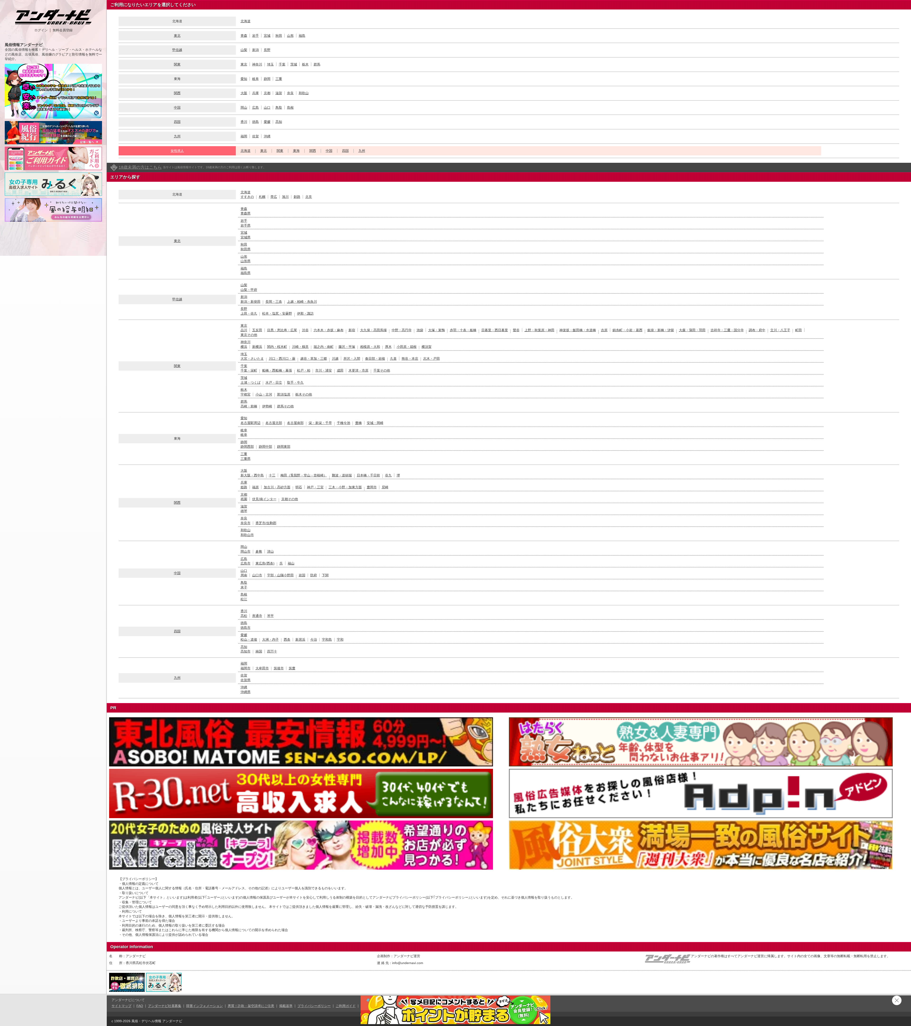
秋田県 (246, 249)
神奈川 (257, 64)
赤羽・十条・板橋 (463, 330)
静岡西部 (247, 446)
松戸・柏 (303, 370)
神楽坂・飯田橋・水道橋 (577, 330)
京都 (267, 93)
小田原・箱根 (407, 347)
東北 (177, 35)
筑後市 (279, 668)
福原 (255, 487)
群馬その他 (285, 406)
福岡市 (246, 668)
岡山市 (246, 551)
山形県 (246, 261)
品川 (244, 330)
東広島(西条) (265, 563)
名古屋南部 (295, 423)
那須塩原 (283, 394)
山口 (267, 107)
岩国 (302, 575)
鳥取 (278, 107)
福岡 (244, 136)
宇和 (340, 639)
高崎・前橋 (249, 406)
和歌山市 (247, 535)
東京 (244, 64)
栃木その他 (303, 394)
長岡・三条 (273, 301)
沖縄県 (246, 692)
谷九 (388, 475)
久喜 (393, 358)
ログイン (41, 30)
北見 (308, 197)
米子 (244, 587)
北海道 (246, 21)
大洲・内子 (270, 639)
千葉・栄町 (249, 370)
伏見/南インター (264, 499)
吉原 (604, 330)
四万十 (272, 651)
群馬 (317, 64)
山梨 (244, 50)
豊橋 (358, 423)
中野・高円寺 (402, 330)
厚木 (388, 347)
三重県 (246, 459)
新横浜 (257, 347)
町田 (798, 330)
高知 (278, 122)
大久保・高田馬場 (373, 330)
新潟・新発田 (250, 301)
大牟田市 (262, 668)
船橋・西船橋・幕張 (277, 370)
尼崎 (385, 487)
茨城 (293, 64)
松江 (244, 599)
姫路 (244, 487)
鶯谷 (516, 330)
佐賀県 (246, 680)
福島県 (246, 273)
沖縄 (267, 136)
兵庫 (255, 93)
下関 (325, 575)
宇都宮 (246, 394)
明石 (298, 487)
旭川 (285, 197)
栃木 (305, 64)
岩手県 (246, 225)
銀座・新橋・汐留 (660, 330)
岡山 (244, 107)
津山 (270, 551)
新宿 (352, 330)
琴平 (270, 616)
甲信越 (177, 50)
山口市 (257, 575)
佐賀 (255, 136)
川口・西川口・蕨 (282, 358)
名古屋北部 (273, 423)
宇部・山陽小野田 (280, 575)
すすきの (247, 197)
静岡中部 (265, 446)
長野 (267, 50)
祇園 (244, 499)
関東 (177, 64)
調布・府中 (757, 330)
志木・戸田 (431, 358)
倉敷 (259, 551)
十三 (272, 475)
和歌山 (304, 93)
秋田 (278, 35)
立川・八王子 (780, 330)
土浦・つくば (250, 382)
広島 (255, 107)
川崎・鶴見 (300, 347)
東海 (296, 151)
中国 (177, 107)
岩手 (255, 35)
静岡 (267, 79)
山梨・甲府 (249, 290)
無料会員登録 (63, 30)
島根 (290, 107)
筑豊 (292, 668)
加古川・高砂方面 (277, 487)
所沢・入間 (352, 358)
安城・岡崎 (375, 423)
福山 (291, 563)
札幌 (262, 197)
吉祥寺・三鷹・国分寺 (727, 330)
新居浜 (300, 639)
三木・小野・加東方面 (345, 487)
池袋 (420, 330)
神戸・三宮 (315, 487)
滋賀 (278, 93)
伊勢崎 (267, 406)
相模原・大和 (370, 347)
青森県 (246, 213)
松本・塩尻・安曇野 (277, 313)
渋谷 (305, 330)
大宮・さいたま (252, 358)
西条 (287, 639)
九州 (177, 136)
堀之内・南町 (324, 347)
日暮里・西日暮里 (494, 330)
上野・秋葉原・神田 (539, 330)
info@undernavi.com (407, 963)
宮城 (267, 35)
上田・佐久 (249, 313)
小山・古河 (264, 394)
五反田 (257, 330)
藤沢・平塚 (347, 347)
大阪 (244, 93)
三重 (278, 79)
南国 (259, 651)
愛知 (244, 79)
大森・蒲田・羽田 (692, 330)
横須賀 (427, 347)
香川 (244, 122)
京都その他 (289, 499)
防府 (313, 575)
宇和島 (327, 639)
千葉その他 (381, 370)
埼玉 (270, 64)
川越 (335, 358)
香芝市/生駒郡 (266, 523)
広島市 (246, 563)
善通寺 (257, 616)
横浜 (244, 347)
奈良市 (246, 523)
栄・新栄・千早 (320, 423)
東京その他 (249, 335)
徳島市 (246, 628)
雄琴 (244, 511)
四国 (177, 122)
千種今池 (343, 423)
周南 (244, 575)
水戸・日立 (273, 382)
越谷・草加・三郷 (313, 358)
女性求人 (177, 151)
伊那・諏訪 (305, 313)
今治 (313, 639)
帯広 (273, 197)
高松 (244, 616)
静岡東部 (283, 446)
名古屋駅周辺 (250, 423)
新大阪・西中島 (252, 475)
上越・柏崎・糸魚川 (302, 301)
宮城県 (246, 237)
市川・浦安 (323, 370)
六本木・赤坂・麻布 (329, 330)
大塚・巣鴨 (436, 330)
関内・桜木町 (277, 347)
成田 (340, 370)
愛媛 (267, 122)
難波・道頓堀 (342, 475)
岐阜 (255, 79)
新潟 (255, 50)
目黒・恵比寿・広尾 (282, 330)
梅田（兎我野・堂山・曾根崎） (303, 475)
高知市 (246, 651)
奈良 (290, 93)
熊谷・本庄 (410, 358)
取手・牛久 (295, 382)
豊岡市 (372, 487)
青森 (244, 35)
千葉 (282, 64)
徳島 (255, 122)
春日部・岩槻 (375, 358)
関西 (177, 93)
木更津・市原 (358, 370)
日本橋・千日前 (368, 475)
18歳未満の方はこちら (140, 167)
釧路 (297, 197)
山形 (290, 35)
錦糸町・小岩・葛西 (627, 330)
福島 (302, 35)
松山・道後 (249, 639)
